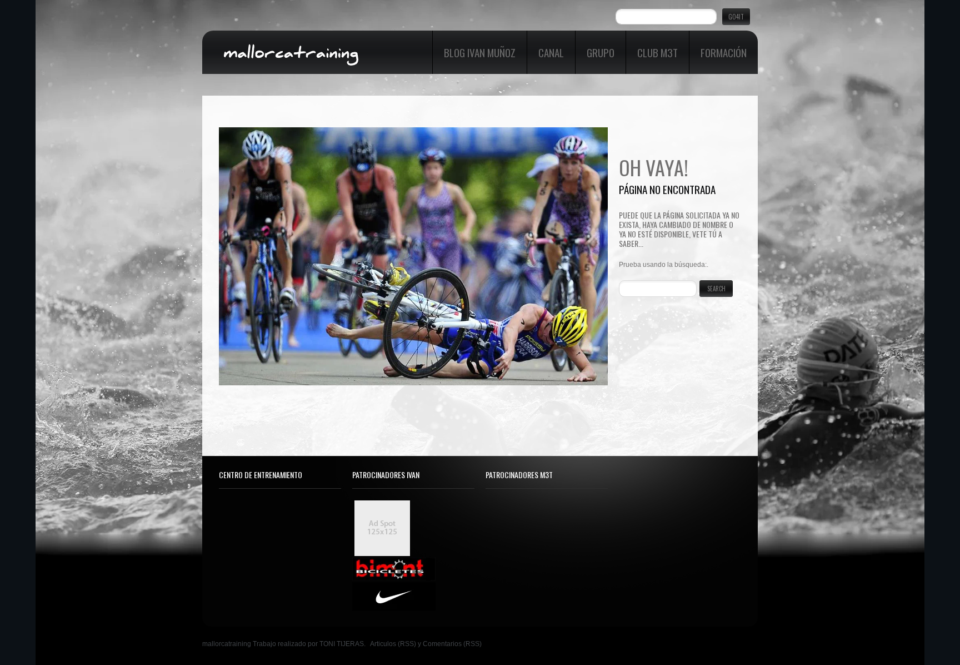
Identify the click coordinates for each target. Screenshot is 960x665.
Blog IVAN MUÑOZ (480, 52)
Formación (724, 52)
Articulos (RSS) (393, 644)
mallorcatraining (226, 644)
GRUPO (600, 52)
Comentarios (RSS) (452, 644)
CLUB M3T (657, 52)
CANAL (551, 52)
